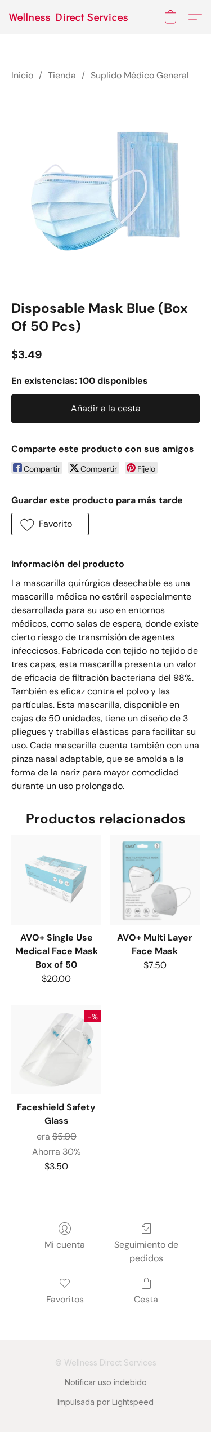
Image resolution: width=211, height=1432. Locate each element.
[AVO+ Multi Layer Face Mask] (155, 880)
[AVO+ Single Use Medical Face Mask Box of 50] (56, 880)
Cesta (146, 1299)
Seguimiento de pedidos (146, 1251)
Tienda (62, 75)
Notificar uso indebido (106, 1382)
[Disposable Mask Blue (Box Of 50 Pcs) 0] (105, 188)
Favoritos (65, 1299)
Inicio (22, 75)
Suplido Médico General (140, 75)
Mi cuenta (64, 1245)
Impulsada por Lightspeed (105, 1402)
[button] (68, 17)
